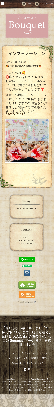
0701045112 (15, 114)
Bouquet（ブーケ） (18, 379)
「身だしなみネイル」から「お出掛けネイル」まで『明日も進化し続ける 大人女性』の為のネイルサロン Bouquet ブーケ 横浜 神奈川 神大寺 (27, 337)
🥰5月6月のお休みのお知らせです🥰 (23, 66)
